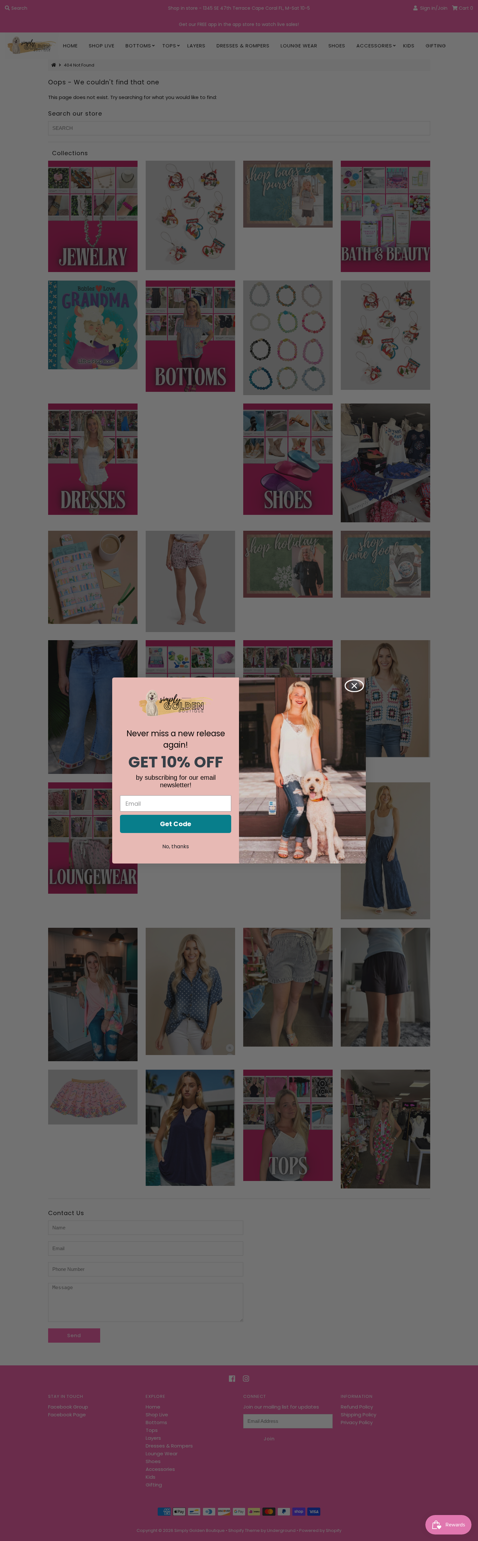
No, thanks (175, 846)
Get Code (175, 823)
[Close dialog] (354, 685)
